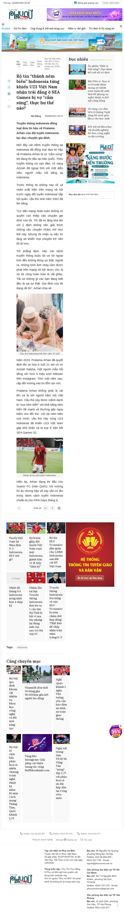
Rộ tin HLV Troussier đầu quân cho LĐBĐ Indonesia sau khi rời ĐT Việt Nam (56, 552)
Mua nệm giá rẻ (76, 194)
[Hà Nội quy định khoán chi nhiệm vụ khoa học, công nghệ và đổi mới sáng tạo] (13, 669)
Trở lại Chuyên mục (19, 508)
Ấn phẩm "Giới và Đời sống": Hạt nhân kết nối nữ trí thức (100, 69)
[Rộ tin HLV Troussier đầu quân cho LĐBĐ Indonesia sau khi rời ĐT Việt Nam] (56, 527)
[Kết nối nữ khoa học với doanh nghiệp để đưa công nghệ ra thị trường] (77, 130)
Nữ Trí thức (20, 28)
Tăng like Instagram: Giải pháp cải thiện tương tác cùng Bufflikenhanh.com (37, 763)
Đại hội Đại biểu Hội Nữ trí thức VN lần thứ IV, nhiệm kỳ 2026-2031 (53, 63)
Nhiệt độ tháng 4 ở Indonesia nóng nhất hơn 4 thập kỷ (16, 596)
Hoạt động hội (39, 64)
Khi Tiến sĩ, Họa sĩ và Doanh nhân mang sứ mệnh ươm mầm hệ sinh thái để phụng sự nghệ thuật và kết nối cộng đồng (99, 91)
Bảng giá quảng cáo (87, 3)
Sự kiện (6, 28)
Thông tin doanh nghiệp (42, 840)
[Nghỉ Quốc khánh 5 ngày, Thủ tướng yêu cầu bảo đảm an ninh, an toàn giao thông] (61, 670)
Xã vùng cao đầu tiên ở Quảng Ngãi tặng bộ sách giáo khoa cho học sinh (99, 113)
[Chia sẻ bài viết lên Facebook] (9, 87)
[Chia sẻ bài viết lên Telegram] (9, 93)
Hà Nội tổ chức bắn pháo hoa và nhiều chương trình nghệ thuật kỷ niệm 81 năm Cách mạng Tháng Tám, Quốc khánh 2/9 (13, 782)
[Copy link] (9, 80)
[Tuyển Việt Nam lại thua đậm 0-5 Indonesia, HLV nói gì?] (15, 528)
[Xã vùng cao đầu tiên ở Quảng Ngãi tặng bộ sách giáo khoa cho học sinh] (77, 112)
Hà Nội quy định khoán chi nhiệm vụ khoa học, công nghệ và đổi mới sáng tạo (13, 703)
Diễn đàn (32, 63)
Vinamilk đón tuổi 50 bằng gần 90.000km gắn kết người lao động (36, 693)
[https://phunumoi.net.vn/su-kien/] (9, 106)
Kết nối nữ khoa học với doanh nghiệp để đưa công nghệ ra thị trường (100, 131)
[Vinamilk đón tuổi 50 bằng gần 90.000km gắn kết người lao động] (37, 674)
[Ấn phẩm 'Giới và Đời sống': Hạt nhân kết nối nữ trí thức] (77, 69)
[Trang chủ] (3, 24)
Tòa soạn (87, 840)
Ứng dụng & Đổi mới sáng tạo (47, 28)
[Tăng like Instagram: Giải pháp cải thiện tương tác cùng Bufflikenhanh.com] (37, 743)
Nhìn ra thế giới (76, 28)
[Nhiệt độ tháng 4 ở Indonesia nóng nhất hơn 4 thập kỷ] (15, 577)
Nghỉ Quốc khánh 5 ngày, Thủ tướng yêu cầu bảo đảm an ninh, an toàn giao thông (61, 699)
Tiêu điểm (25, 63)
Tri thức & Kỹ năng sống (103, 28)
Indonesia (22, 647)
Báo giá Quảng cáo (66, 840)
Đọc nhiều (78, 59)
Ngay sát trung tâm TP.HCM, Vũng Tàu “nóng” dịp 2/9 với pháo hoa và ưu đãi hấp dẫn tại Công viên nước (61, 773)
